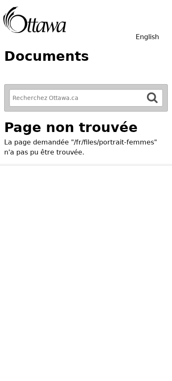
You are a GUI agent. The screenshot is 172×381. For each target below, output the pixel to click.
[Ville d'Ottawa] (34, 19)
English (147, 37)
